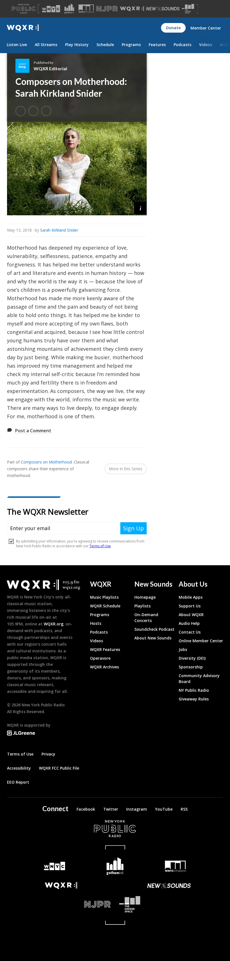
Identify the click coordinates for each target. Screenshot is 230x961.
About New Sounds (152, 638)
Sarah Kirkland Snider (59, 230)
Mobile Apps (191, 597)
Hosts (95, 623)
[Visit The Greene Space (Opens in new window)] (188, 9)
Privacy (48, 754)
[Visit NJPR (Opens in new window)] (107, 9)
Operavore (100, 658)
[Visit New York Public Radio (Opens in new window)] (115, 828)
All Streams (46, 44)
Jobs (183, 649)
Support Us (190, 606)
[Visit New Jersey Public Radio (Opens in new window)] (61, 904)
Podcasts (182, 44)
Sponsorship (191, 667)
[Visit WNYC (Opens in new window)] (51, 8)
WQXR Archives (104, 667)
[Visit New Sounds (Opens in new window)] (163, 9)
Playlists (142, 606)
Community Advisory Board (199, 678)
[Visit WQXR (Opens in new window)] (132, 9)
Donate (173, 27)
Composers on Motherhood (46, 462)
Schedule (105, 44)
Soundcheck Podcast (154, 629)
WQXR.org (53, 624)
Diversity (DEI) (192, 658)
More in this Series (125, 468)
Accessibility (19, 768)
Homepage (145, 597)
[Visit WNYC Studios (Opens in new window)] (86, 8)
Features (157, 44)
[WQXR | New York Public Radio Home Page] (23, 27)
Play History (77, 44)
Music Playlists (104, 597)
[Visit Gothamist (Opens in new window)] (69, 9)
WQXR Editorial (50, 68)
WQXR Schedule (105, 606)
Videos (205, 44)
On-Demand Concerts (146, 617)
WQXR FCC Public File (59, 768)
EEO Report (18, 782)
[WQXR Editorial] (24, 66)
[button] (140, 208)
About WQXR (191, 614)
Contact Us (190, 632)
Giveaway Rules (194, 699)
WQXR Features (105, 649)
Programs (131, 44)
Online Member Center (201, 640)
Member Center (205, 28)
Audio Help (189, 623)
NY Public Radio (194, 690)
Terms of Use (20, 754)
